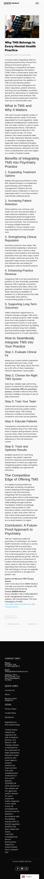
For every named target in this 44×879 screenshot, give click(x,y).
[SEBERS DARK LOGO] (11, 3)
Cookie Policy (10, 713)
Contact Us (10, 690)
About (7, 694)
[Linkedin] (22, 869)
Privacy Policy (10, 709)
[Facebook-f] (17, 869)
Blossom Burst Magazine (11, 699)
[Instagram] (26, 869)
